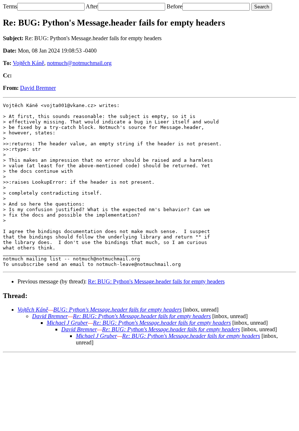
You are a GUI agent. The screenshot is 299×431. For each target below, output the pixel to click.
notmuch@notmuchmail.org (79, 63)
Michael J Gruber (67, 323)
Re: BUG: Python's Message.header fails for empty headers (156, 281)
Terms (10, 6)
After (92, 6)
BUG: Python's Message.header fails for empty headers (117, 309)
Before (174, 6)
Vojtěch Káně (28, 63)
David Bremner (38, 88)
